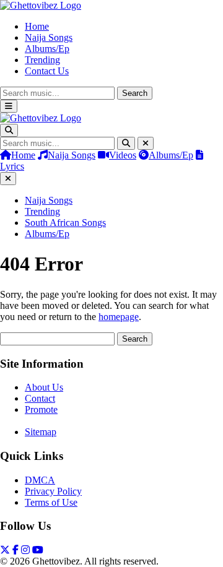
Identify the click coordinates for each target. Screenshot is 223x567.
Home (37, 26)
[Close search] (146, 143)
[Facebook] (15, 550)
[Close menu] (8, 178)
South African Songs (65, 222)
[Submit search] (126, 143)
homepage (118, 316)
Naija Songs (48, 37)
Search (134, 93)
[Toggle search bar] (9, 130)
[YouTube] (37, 550)
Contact (40, 398)
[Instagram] (25, 550)
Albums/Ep (47, 48)
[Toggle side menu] (8, 106)
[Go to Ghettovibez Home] (40, 5)
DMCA (40, 480)
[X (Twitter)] (5, 550)
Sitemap (40, 431)
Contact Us (47, 71)
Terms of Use (51, 502)
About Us (44, 387)
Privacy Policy (53, 491)
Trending (42, 59)
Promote (41, 409)
